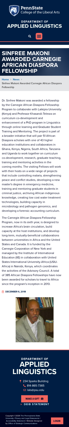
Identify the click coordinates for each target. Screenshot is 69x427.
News (16, 79)
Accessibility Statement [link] (15, 420)
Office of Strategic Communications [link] (22, 423)
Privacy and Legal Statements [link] (27, 418)
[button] (30, 36)
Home (5, 79)
